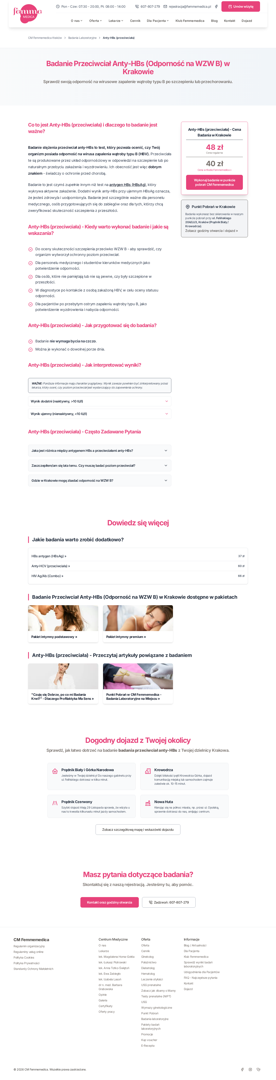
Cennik (135, 21)
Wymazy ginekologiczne (156, 1007)
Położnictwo (148, 962)
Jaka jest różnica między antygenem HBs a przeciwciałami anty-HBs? (82, 451)
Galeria (103, 1000)
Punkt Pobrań (149, 1013)
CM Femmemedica (31, 939)
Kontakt (229, 21)
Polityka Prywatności (26, 963)
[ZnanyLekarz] (258, 1069)
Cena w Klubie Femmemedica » (215, 169)
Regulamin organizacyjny (29, 946)
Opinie (103, 994)
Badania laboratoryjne (155, 1019)
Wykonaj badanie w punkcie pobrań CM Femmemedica (214, 182)
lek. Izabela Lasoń (110, 979)
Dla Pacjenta (156, 21)
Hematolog (148, 973)
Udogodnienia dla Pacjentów (202, 972)
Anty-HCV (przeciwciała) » (51, 566)
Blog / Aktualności (195, 945)
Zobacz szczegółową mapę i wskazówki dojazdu (138, 830)
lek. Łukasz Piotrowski (112, 962)
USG (144, 1002)
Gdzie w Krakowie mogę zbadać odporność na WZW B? (72, 480)
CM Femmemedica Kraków (45, 37)
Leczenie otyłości (152, 979)
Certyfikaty (106, 1006)
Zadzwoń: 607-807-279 (171, 902)
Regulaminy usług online (28, 951)
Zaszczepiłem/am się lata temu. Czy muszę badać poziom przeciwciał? (83, 465)
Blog (214, 21)
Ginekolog (147, 956)
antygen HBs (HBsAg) (127, 185)
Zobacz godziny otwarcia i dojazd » (211, 231)
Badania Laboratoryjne (82, 37)
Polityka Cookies (24, 957)
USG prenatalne (151, 985)
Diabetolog (148, 968)
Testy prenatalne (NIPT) (156, 996)
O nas (75, 21)
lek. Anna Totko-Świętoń (114, 968)
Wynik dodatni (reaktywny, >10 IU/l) (57, 401)
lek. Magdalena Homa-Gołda (116, 956)
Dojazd (247, 21)
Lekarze (114, 21)
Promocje (147, 1034)
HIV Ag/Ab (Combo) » (47, 576)
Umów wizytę (243, 6)
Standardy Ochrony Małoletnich (33, 968)
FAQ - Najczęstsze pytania (200, 977)
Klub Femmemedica (190, 21)
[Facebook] (216, 6)
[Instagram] (250, 1069)
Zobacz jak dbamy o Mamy (158, 990)
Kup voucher (149, 1040)
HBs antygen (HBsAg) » (49, 556)
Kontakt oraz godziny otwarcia (109, 902)
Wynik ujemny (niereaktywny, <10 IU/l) (59, 414)
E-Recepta (147, 1045)
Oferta (94, 21)
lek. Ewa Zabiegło (109, 973)
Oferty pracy (107, 1011)
